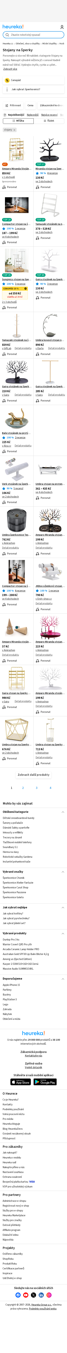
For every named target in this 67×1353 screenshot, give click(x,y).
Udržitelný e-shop (12, 1278)
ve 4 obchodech (10, 237)
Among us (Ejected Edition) (17, 959)
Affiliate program (11, 1230)
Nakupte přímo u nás (14, 1167)
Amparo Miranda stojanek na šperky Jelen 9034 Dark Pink (50, 642)
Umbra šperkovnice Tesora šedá (16, 535)
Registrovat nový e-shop (16, 1206)
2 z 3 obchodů (9, 302)
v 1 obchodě (8, 177)
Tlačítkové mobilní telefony (17, 842)
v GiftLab (6, 348)
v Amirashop (8, 543)
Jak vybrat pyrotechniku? (16, 918)
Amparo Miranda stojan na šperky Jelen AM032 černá (50, 535)
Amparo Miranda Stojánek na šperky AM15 (16, 169)
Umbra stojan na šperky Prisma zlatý (16, 744)
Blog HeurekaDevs (13, 1129)
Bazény (7, 995)
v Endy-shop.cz (44, 599)
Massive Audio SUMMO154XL (18, 968)
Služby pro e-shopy (13, 1210)
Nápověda (8, 1240)
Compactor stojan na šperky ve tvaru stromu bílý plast (16, 224)
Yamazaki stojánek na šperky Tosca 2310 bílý (16, 340)
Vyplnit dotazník (33, 1067)
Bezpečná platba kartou (15, 1182)
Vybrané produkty (14, 933)
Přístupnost (9, 1138)
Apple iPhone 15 (11, 985)
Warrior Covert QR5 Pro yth (17, 944)
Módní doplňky (49, 43)
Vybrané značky (13, 872)
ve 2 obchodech (44, 181)
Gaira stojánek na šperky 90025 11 (50, 279)
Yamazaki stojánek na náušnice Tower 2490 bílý (50, 224)
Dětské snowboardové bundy (18, 818)
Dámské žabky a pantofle (16, 828)
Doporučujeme (12, 979)
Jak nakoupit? (10, 1152)
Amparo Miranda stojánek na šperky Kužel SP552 (16, 642)
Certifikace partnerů (13, 1268)
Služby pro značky (12, 1220)
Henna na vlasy (11, 852)
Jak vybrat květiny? (13, 913)
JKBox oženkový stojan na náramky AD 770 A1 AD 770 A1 (50, 586)
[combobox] (33, 34)
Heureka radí (9, 1162)
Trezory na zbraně (12, 837)
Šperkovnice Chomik (13, 878)
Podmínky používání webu (43, 1309)
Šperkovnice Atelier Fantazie (18, 883)
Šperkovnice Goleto (13, 897)
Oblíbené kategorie (15, 812)
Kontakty (8, 1104)
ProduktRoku (10, 1264)
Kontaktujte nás (33, 1056)
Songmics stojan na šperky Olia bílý (16, 279)
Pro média (8, 1119)
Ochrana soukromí (12, 1177)
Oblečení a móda (11, 1019)
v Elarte (40, 348)
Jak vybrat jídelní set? (14, 923)
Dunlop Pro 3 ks (11, 939)
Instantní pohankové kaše (16, 862)
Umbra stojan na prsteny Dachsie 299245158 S (50, 484)
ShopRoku (8, 1259)
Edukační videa (10, 1235)
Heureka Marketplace (14, 1215)
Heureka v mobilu (12, 1157)
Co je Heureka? (11, 1100)
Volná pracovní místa (13, 1114)
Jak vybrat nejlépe (15, 907)
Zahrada (7, 1009)
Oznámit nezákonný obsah (17, 1134)
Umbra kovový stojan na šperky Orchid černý (50, 340)
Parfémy (7, 990)
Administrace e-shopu (14, 1201)
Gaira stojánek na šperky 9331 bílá (50, 386)
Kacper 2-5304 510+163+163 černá (20, 964)
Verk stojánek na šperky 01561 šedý (16, 484)
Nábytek (7, 1014)
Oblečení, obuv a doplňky (28, 43)
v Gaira (5, 395)
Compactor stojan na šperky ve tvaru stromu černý (16, 586)
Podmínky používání (13, 1109)
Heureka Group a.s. (41, 1305)
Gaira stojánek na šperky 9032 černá (16, 386)
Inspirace (7, 1273)
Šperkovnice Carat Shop (15, 888)
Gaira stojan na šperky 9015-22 (16, 693)
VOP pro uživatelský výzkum (17, 1186)
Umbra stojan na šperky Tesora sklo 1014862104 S (50, 744)
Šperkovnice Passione (14, 892)
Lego (5, 1004)
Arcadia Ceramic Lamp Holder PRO (21, 949)
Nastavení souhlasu (13, 1172)
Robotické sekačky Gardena (17, 857)
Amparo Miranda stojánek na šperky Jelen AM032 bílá (50, 693)
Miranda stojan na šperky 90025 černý (50, 169)
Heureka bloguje (11, 1124)
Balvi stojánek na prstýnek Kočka (16, 433)
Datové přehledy (11, 1225)
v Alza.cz (6, 446)
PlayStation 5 (10, 999)
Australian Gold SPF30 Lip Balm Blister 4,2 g (26, 954)
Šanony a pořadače (13, 823)
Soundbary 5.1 (10, 847)
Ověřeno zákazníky (13, 1254)
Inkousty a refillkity (13, 832)
